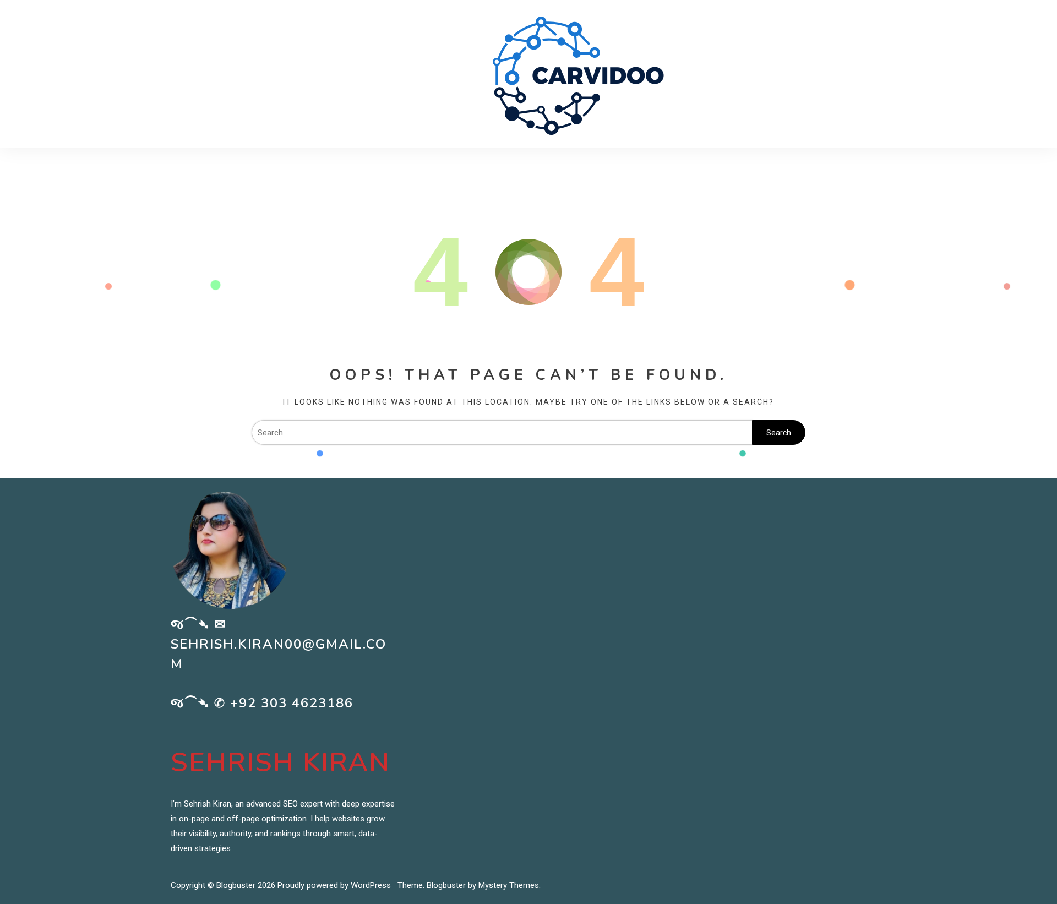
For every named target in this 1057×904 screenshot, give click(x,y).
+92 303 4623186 (291, 703)
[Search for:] (502, 433)
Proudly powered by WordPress (335, 885)
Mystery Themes (508, 885)
